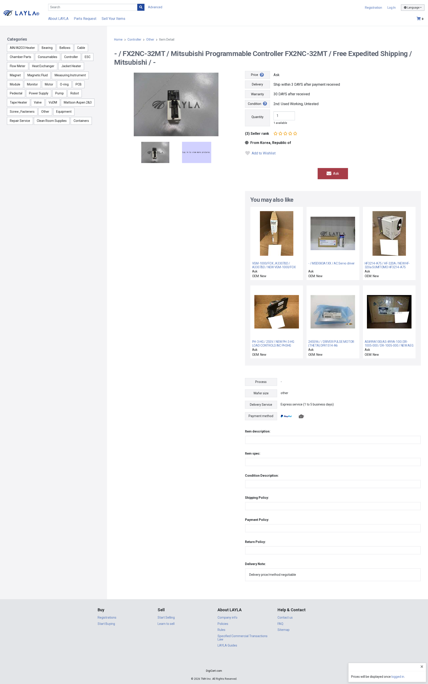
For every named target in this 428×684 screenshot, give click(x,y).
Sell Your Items (113, 19)
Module (15, 84)
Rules (221, 630)
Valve (38, 102)
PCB (79, 84)
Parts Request (85, 19)
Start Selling (166, 617)
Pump (59, 93)
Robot (74, 93)
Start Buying (106, 624)
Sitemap (284, 630)
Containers (81, 121)
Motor (49, 84)
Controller (71, 57)
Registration (373, 7)
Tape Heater (18, 102)
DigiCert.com (214, 670)
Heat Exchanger (43, 66)
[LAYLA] (21, 13)
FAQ (280, 624)
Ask (335, 173)
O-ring (64, 84)
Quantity (257, 117)
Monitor (32, 84)
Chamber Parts (20, 57)
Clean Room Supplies (52, 121)
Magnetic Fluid (37, 75)
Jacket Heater (71, 66)
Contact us (285, 617)
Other (45, 111)
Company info (227, 617)
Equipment (64, 111)
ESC (88, 57)
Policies (223, 624)
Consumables (47, 57)
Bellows (65, 48)
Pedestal (16, 93)
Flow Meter (17, 66)
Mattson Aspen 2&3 (78, 102)
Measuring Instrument (70, 75)
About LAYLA (58, 19)
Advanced (155, 7)
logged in (397, 676)
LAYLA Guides (227, 645)
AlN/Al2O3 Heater (22, 48)
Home (118, 39)
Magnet (15, 75)
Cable (81, 48)
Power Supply (38, 93)
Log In (391, 7)
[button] (214, 662)
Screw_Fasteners (22, 111)
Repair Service (20, 121)
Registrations (107, 617)
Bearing (47, 48)
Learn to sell (166, 624)
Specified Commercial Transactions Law (243, 637)
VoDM (53, 102)
